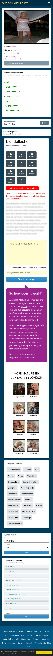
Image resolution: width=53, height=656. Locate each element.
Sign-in (27, 647)
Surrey (11, 476)
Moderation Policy (17, 635)
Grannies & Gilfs (15, 523)
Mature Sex (25, 639)
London (17, 145)
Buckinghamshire (30, 482)
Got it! (44, 652)
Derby (39, 505)
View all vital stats (16, 63)
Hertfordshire (14, 469)
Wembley (12, 56)
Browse (36, 639)
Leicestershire (28, 511)
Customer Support (25, 643)
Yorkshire (31, 476)
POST (26, 616)
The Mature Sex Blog (43, 643)
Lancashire (12, 493)
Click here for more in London (13, 59)
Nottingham (13, 517)
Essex (20, 476)
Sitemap (11, 643)
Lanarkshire (13, 511)
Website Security (41, 635)
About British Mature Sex (13, 631)
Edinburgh (27, 517)
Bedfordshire (27, 493)
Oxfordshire (13, 482)
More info (17, 654)
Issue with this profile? (12, 132)
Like (45, 123)
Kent (37, 469)
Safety (29, 635)
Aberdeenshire (14, 499)
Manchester (13, 505)
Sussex (28, 499)
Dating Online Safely (11, 639)
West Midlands (27, 487)
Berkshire (12, 487)
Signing (24, 306)
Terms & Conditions (33, 631)
